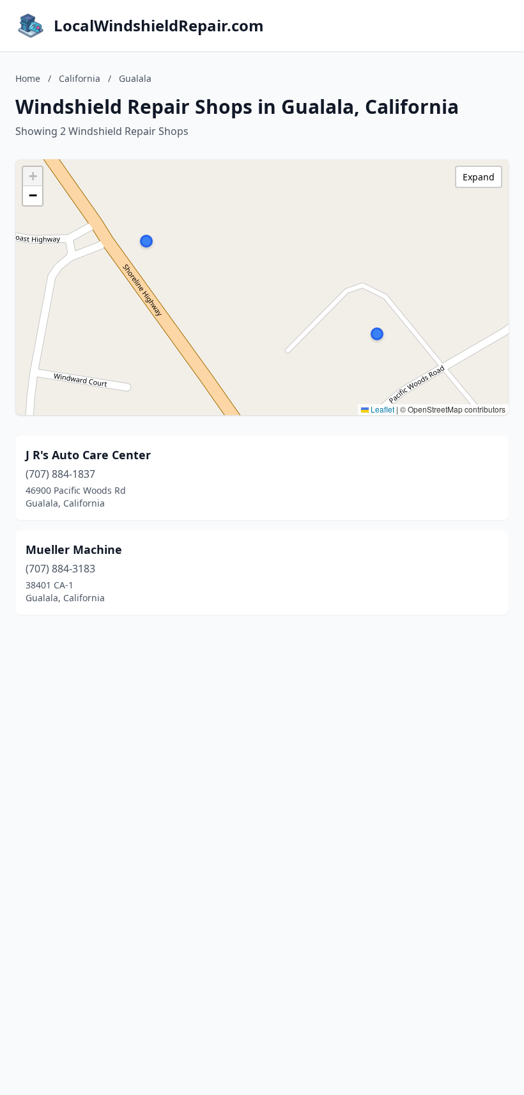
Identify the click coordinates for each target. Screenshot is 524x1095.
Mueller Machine (74, 549)
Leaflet (381, 409)
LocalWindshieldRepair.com (159, 25)
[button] (377, 333)
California (79, 78)
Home (27, 78)
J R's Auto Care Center (88, 454)
